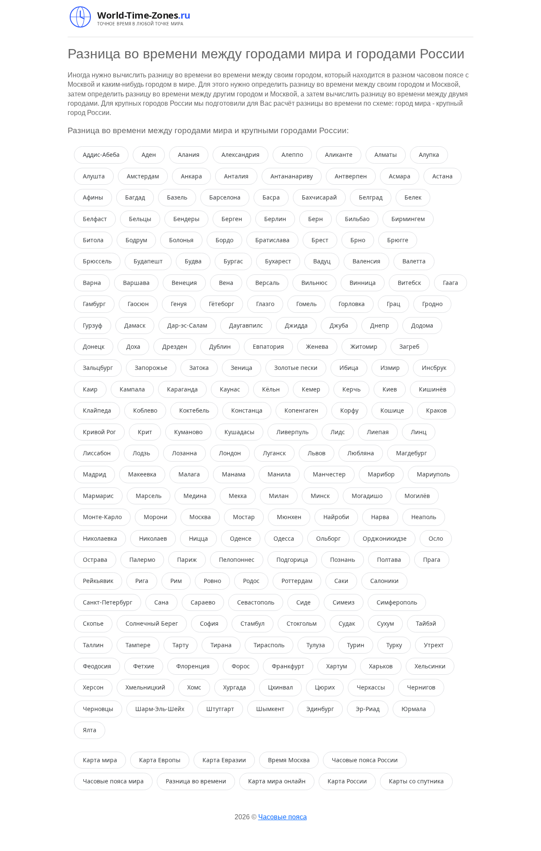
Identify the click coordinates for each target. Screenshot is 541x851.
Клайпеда (97, 410)
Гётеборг (221, 304)
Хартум (336, 666)
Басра (271, 197)
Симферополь (397, 602)
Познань (342, 559)
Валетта (414, 261)
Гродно (432, 304)
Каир (90, 389)
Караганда (182, 389)
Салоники (384, 581)
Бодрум (136, 240)
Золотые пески (295, 368)
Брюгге (397, 240)
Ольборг (328, 538)
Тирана (221, 645)
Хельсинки (430, 666)
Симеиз (344, 602)
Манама (234, 474)
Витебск (409, 283)
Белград (371, 197)
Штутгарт (220, 709)
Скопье (93, 623)
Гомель (306, 304)
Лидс (338, 432)
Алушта (94, 176)
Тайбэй (426, 623)
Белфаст (95, 219)
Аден (149, 154)
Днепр (379, 325)
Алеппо (292, 154)
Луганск (274, 453)
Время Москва (289, 760)
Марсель (148, 496)
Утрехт (434, 645)
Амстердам (143, 176)
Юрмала (414, 709)
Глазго (265, 304)
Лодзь (141, 453)
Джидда (296, 325)
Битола (93, 240)
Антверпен (351, 176)
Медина (195, 496)
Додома (422, 325)
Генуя (179, 304)
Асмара (399, 176)
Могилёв (417, 496)
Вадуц (322, 261)
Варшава (136, 283)
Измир (390, 368)
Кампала (132, 389)
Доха (133, 346)
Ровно (212, 581)
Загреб (409, 346)
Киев (390, 389)
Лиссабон (97, 453)
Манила (279, 474)
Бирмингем (408, 219)
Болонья (181, 240)
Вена (226, 283)
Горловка (352, 304)
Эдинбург (320, 709)
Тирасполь (269, 645)
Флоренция (193, 666)
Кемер (311, 389)
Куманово (188, 432)
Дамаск (134, 325)
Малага (189, 474)
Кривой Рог (99, 432)
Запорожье (151, 368)
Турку (394, 645)
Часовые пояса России (365, 760)
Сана (161, 602)
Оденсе (240, 538)
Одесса (283, 538)
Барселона (224, 197)
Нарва (380, 517)
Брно (357, 240)
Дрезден (174, 346)
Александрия (240, 154)
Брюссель (97, 261)
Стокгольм (302, 623)
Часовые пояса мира (113, 781)
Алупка (429, 154)
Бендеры (186, 219)
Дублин (220, 346)
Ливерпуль (292, 432)
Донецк (93, 346)
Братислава (272, 240)
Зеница (241, 368)
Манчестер (329, 474)
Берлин (275, 219)
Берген (231, 219)
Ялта (89, 730)
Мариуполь (433, 474)
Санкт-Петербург (107, 602)
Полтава (389, 559)
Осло (436, 538)
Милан (279, 496)
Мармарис (98, 496)
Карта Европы (159, 760)
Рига (141, 581)
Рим (176, 581)
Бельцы (140, 219)
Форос (241, 666)
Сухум (385, 623)
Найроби (336, 517)
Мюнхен (289, 517)
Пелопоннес (236, 559)
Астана (442, 176)
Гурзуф (92, 325)
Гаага (450, 283)
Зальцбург (98, 368)
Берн (315, 219)
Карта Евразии (224, 760)
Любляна (360, 453)
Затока (199, 368)
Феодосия (97, 666)
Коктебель (194, 410)
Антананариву (291, 176)
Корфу (349, 410)
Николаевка (100, 538)
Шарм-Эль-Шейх (159, 709)
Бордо (224, 240)
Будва (193, 261)
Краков (436, 410)
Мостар (244, 517)
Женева (317, 346)
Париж (187, 559)
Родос (251, 581)
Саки (341, 581)
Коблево (145, 410)
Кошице (392, 410)
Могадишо (367, 496)
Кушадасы (239, 432)
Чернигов (421, 687)
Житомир (363, 346)
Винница (363, 283)
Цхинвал (280, 687)
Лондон (230, 453)
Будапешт (148, 261)
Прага (431, 559)
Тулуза (315, 645)
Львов (316, 453)
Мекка (238, 496)
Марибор (381, 474)
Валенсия (366, 261)
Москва (200, 517)
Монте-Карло (102, 517)
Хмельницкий (145, 687)
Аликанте (338, 154)
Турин (355, 645)
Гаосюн (138, 304)
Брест (319, 240)
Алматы (385, 154)
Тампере (138, 645)
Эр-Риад (368, 709)
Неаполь (423, 517)
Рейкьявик (98, 581)
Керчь (351, 389)
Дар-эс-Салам (187, 325)
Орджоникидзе (385, 538)
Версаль (267, 283)
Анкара (191, 176)
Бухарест (278, 261)
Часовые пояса (282, 817)
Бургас (233, 261)
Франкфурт (288, 666)
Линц (418, 432)
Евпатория (268, 346)
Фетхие (143, 666)
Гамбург (94, 304)
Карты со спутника (416, 781)
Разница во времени (196, 781)
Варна (92, 283)
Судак (347, 623)
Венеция (184, 283)
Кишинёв (432, 389)
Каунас (230, 389)
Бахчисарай (319, 197)
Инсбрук (434, 368)
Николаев (153, 538)
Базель (177, 197)
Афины (93, 197)
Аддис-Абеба (101, 154)
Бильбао (357, 219)
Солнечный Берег (152, 623)
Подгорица (292, 559)
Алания (188, 154)
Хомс (194, 687)
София (209, 623)
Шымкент (270, 709)
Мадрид (94, 474)
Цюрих (325, 687)
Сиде (303, 602)
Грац (393, 304)
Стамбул (252, 623)
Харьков (381, 666)
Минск (320, 496)
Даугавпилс (246, 325)
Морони (155, 517)
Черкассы (371, 687)
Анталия (236, 176)
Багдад (135, 197)
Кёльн (271, 389)
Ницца (198, 538)
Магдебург (411, 453)
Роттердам (296, 581)
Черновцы (98, 709)
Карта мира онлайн (277, 781)
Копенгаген (301, 410)
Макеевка (142, 474)
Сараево (203, 602)
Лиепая (378, 432)
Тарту (180, 645)
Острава (95, 559)
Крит (145, 432)
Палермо (142, 559)
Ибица (348, 368)
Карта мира (100, 760)
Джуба (339, 325)
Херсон (93, 687)
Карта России (347, 781)
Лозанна (184, 453)
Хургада (234, 687)
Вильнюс (314, 283)
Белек (412, 197)
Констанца (246, 410)
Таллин (93, 645)
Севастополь (255, 602)
